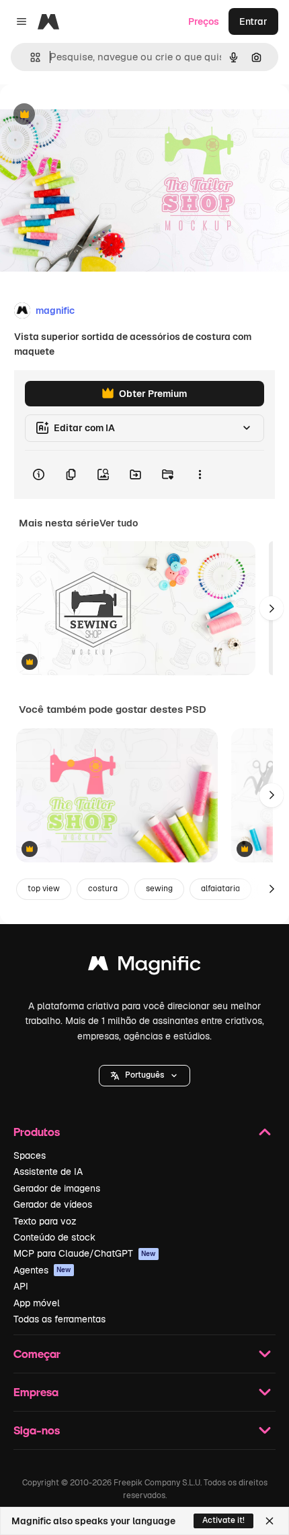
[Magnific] (144, 966)
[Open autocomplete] (29, 57)
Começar (36, 1354)
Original (86, 115)
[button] (144, 1075)
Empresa (35, 1392)
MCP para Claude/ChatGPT (84, 1253)
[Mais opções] (199, 474)
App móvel (36, 1303)
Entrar (253, 21)
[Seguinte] (271, 608)
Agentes (42, 1270)
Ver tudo (118, 523)
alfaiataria (220, 888)
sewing (159, 888)
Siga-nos (36, 1430)
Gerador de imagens (56, 1188)
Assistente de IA (48, 1172)
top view (44, 888)
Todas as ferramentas (59, 1319)
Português (144, 1075)
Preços (203, 21)
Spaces (29, 1155)
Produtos (36, 1132)
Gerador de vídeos (52, 1204)
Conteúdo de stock (54, 1237)
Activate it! (223, 1520)
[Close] (269, 1521)
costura (103, 888)
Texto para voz (45, 1221)
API (20, 1286)
